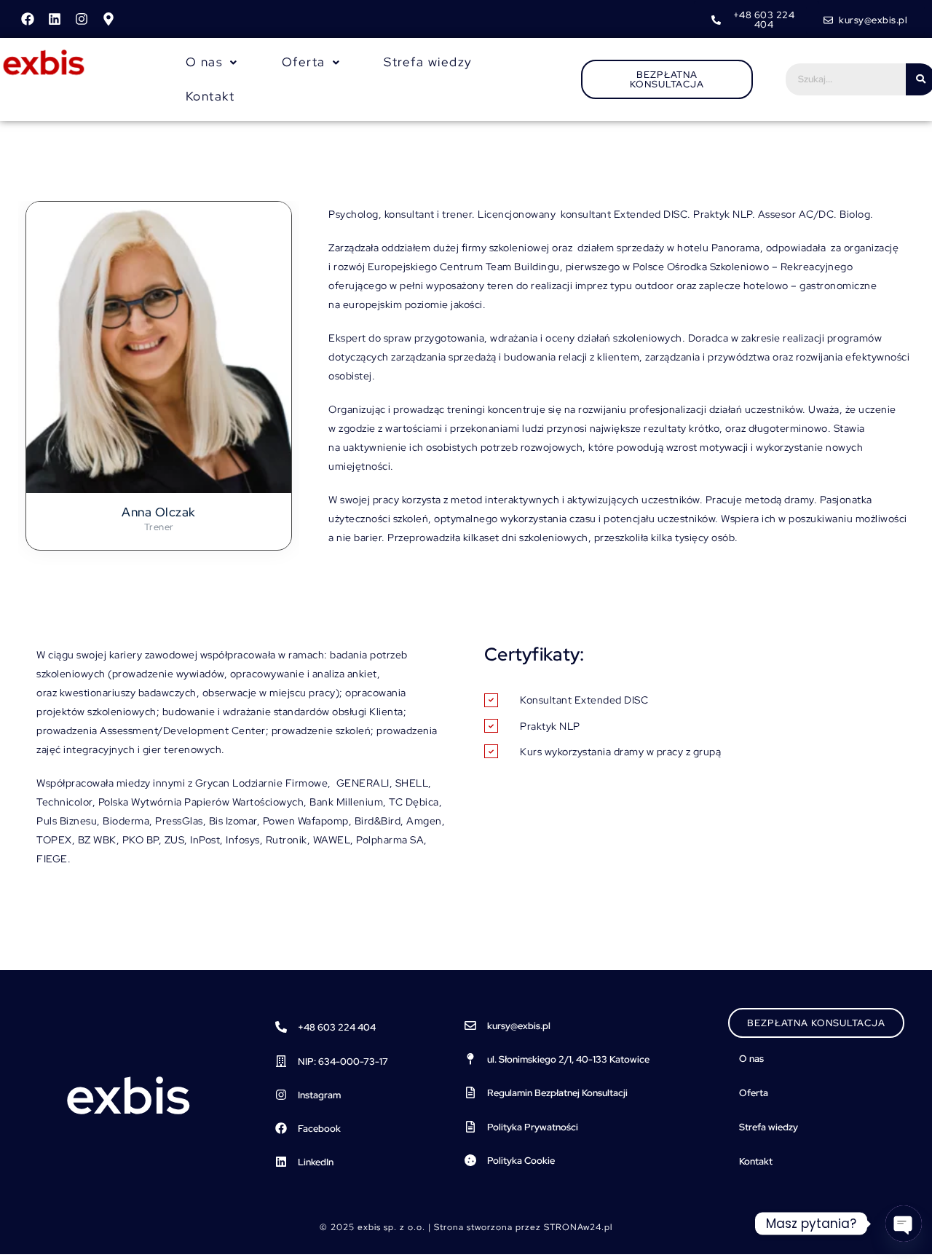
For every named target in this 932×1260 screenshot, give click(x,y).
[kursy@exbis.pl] (470, 1025)
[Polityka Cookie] (470, 1160)
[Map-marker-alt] (108, 19)
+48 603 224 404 (337, 1027)
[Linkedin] (55, 19)
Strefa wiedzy (428, 62)
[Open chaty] (903, 1223)
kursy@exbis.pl (518, 1026)
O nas (751, 1058)
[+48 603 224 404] (281, 1027)
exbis (128, 1095)
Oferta (753, 1093)
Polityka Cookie (521, 1160)
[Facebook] (28, 19)
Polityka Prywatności (532, 1127)
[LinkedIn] (281, 1162)
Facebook (319, 1128)
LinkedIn (315, 1162)
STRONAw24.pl (578, 1227)
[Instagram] (81, 19)
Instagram (319, 1095)
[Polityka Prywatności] (470, 1127)
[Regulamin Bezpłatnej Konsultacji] (470, 1092)
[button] (212, 62)
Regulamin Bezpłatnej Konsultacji (557, 1093)
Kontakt (210, 96)
